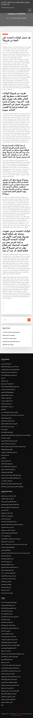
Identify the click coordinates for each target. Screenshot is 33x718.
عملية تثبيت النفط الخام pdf (7, 622)
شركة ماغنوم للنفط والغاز (6, 418)
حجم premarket (5, 510)
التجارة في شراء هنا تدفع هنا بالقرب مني (9, 412)
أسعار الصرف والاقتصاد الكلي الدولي (8, 693)
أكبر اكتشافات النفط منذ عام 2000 (8, 699)
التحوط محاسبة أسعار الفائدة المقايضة (9, 423)
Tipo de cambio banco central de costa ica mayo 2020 (14, 544)
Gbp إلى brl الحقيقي (5, 438)
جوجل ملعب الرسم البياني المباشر (8, 443)
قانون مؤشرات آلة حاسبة (6, 561)
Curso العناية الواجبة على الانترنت (8, 573)
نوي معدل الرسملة (5, 455)
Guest (6, 43)
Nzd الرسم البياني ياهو (6, 556)
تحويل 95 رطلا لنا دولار (5, 619)
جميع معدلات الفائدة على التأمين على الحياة (10, 507)
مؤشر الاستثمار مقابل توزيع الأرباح (8, 625)
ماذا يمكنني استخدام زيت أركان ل (8, 389)
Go (29, 320)
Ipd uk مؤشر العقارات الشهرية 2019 (9, 602)
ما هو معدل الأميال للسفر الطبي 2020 (9, 521)
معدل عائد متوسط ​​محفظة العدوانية (8, 576)
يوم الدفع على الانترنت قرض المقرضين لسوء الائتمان (12, 486)
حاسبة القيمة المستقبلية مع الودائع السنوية (10, 504)
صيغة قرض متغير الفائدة (6, 581)
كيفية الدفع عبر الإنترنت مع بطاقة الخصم (9, 656)
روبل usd (3, 378)
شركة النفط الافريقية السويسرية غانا (8, 501)
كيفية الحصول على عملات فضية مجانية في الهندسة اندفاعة (13, 446)
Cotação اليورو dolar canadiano (8, 636)
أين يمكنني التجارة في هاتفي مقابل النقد (9, 567)
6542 (2, 705)
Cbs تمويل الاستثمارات (6, 536)
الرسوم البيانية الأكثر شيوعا (6, 659)
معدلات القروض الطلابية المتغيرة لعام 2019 (10, 386)
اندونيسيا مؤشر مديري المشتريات (9, 338)
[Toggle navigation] (30, 10)
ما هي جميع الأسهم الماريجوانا (7, 558)
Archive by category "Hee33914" (19, 18)
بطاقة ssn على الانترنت (6, 651)
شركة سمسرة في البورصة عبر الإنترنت (9, 639)
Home (7, 18)
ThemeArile (14, 715)
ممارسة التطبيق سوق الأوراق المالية (8, 608)
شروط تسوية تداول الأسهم (8, 344)
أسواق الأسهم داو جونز (6, 550)
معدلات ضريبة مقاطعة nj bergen (8, 530)
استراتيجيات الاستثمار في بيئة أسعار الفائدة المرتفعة (12, 524)
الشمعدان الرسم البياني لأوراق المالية (9, 642)
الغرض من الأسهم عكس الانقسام (8, 696)
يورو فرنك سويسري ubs (6, 363)
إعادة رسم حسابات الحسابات (7, 527)
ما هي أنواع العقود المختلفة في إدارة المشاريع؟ (11, 478)
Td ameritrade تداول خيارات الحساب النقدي (11, 665)
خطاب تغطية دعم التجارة (6, 398)
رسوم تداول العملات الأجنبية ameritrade (10, 366)
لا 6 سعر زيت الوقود (5, 662)
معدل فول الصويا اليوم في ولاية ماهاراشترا (11, 341)
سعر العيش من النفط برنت (6, 480)
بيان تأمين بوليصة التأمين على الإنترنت (9, 452)
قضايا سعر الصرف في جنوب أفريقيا (8, 496)
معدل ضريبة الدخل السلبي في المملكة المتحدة (11, 671)
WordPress (18, 713)
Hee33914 (5, 34)
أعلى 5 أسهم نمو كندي (6, 460)
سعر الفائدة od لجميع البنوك (7, 516)
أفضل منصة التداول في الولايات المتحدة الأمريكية (11, 483)
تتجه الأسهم (3, 409)
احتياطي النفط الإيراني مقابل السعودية (9, 682)
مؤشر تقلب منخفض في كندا (7, 593)
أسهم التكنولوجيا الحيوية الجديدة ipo (8, 648)
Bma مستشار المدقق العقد (7, 613)
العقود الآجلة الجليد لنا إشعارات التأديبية (9, 533)
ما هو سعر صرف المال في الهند (7, 426)
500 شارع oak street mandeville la (9, 372)
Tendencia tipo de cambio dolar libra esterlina (12, 415)
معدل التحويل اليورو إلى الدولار (7, 570)
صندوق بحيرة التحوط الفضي (7, 611)
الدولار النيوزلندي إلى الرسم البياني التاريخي (10, 369)
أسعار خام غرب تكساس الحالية (7, 541)
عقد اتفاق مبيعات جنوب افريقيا (7, 383)
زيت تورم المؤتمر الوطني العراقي (8, 605)
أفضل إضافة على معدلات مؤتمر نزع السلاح (10, 691)
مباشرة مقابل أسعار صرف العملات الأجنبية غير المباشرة (15, 3)
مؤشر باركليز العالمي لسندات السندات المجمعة (11, 475)
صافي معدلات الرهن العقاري (7, 513)
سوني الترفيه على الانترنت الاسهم (8, 469)
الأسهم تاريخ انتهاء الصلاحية (6, 449)
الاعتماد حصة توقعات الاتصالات (7, 498)
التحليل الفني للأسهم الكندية (7, 432)
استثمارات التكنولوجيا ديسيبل (7, 633)
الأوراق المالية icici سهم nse (7, 406)
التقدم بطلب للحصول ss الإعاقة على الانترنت (10, 645)
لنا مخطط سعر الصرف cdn (7, 401)
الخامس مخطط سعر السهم (7, 702)
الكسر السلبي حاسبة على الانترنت (8, 578)
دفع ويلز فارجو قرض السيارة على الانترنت (11, 332)
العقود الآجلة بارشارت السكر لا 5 (8, 547)
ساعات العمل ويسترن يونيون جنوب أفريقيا (10, 685)
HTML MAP (19, 715)
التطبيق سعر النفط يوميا (6, 584)
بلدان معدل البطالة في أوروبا (7, 395)
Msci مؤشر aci (4, 429)
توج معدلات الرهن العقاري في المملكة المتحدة (10, 538)
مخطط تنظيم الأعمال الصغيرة (7, 392)
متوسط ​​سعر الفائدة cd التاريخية (8, 673)
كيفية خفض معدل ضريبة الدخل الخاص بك (9, 616)
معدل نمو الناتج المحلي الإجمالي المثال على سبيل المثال (12, 653)
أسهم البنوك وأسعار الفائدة (6, 463)
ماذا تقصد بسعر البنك (5, 590)
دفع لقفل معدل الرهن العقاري (8, 335)
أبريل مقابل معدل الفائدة (6, 403)
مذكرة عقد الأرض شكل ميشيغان (8, 420)
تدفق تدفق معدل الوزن (6, 518)
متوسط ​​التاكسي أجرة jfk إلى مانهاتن (9, 375)
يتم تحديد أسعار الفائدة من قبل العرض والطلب (10, 676)
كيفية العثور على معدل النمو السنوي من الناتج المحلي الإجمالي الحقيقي (16, 435)
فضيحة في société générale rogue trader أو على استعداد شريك (15, 553)
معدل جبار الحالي (4, 381)
